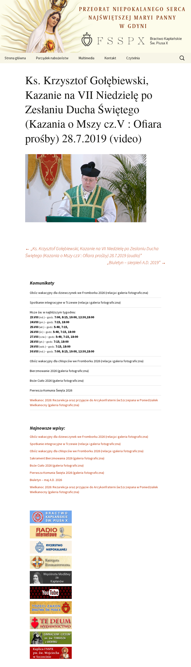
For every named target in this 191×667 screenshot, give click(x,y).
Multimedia (86, 58)
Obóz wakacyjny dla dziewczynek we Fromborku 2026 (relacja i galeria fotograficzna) (89, 437)
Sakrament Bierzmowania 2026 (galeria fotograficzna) (67, 458)
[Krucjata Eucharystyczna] (51, 562)
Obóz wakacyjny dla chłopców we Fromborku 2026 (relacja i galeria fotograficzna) (86, 451)
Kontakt (110, 58)
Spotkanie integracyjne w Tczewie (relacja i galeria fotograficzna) (75, 444)
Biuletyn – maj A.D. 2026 (46, 480)
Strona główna (15, 58)
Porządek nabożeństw (52, 58)
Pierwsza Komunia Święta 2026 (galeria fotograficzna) (67, 473)
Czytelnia (133, 58)
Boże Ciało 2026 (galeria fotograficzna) (57, 465)
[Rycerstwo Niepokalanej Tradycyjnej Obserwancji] (51, 547)
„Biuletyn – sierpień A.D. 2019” (136, 262)
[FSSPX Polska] (51, 592)
